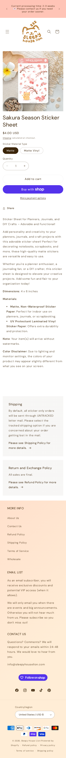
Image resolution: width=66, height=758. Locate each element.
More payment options (33, 198)
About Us (13, 518)
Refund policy (29, 745)
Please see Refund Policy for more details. (32, 485)
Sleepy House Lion (31, 740)
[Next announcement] (59, 9)
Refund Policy (16, 534)
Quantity (8, 158)
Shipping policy (45, 750)
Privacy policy (47, 745)
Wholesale (14, 559)
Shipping (7, 138)
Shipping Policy (17, 542)
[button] (7, 32)
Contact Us (14, 526)
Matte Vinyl (31, 150)
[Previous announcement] (7, 9)
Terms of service (25, 750)
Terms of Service (18, 551)
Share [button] (10, 208)
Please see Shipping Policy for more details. (30, 445)
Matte (10, 150)
